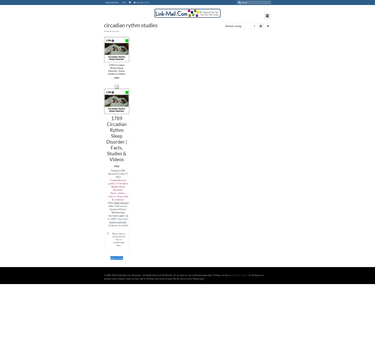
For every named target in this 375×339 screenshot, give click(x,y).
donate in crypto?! (240, 275)
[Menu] (267, 16)
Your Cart (142, 2)
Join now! (123, 218)
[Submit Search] (239, 2)
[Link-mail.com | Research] (187, 13)
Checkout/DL (116, 82)
